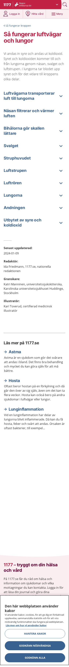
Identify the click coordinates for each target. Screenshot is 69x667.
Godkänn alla (35, 657)
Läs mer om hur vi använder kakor (26, 625)
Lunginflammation (26, 409)
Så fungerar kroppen (18, 25)
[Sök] (65, 4)
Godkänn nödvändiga (35, 645)
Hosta (14, 380)
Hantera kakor (35, 633)
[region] (34, 630)
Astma (15, 351)
